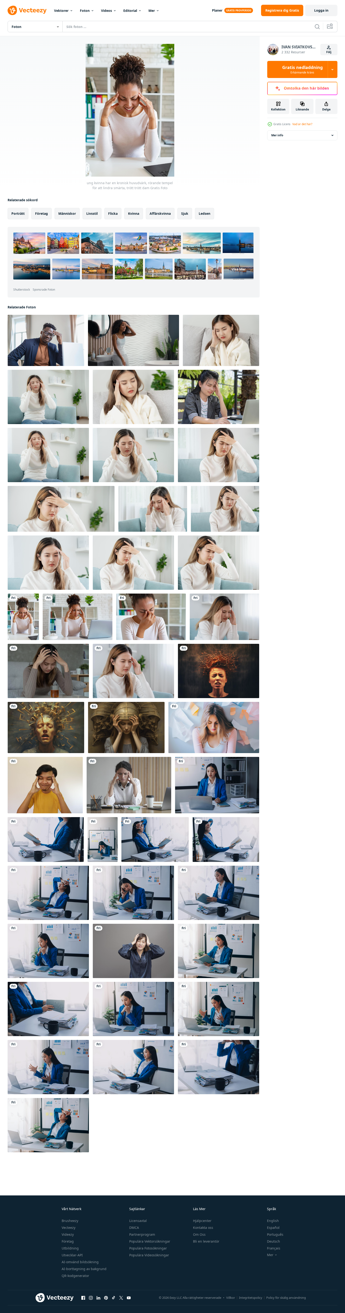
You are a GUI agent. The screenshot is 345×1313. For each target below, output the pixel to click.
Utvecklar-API (72, 1255)
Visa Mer (239, 269)
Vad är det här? (302, 124)
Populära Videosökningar (149, 1255)
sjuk (184, 213)
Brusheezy (70, 1220)
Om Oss (199, 1234)
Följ (328, 52)
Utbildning (70, 1248)
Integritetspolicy (250, 1297)
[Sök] (317, 26)
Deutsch (273, 1241)
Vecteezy (68, 1227)
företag (41, 213)
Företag (68, 1241)
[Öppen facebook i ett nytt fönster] (83, 1297)
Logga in (321, 10)
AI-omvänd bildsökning (80, 1262)
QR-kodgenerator (75, 1275)
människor (67, 213)
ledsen (204, 213)
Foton (85, 10)
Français (273, 1248)
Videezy (68, 1234)
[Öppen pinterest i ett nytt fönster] (106, 1297)
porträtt (18, 213)
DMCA (134, 1227)
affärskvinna (160, 213)
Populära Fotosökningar (148, 1248)
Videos (106, 10)
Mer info (277, 135)
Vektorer (61, 10)
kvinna (133, 213)
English (273, 1220)
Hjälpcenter (202, 1220)
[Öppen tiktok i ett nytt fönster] (113, 1297)
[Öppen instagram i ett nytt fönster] (91, 1297)
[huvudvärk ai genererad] (218, 671)
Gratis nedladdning (302, 69)
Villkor (230, 1297)
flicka (113, 213)
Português (275, 1234)
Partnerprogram (142, 1234)
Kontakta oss (203, 1227)
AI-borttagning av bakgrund (84, 1269)
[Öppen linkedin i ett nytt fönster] (98, 1297)
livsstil (92, 213)
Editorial (130, 10)
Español (273, 1227)
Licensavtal (138, 1220)
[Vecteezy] (27, 10)
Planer (217, 10)
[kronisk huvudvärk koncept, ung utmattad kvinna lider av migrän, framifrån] (151, 617)
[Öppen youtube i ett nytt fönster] (129, 1297)
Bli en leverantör (206, 1241)
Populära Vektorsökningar (149, 1241)
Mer (151, 10)
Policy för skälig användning (286, 1297)
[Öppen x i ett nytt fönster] (121, 1297)
